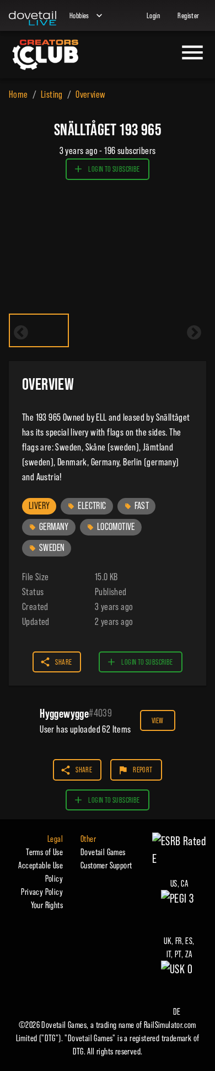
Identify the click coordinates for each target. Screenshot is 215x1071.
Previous (20, 332)
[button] (39, 506)
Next (194, 332)
